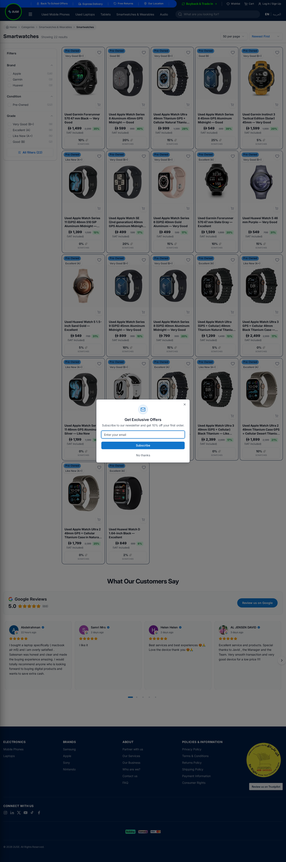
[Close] (184, 404)
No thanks (143, 455)
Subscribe (143, 445)
